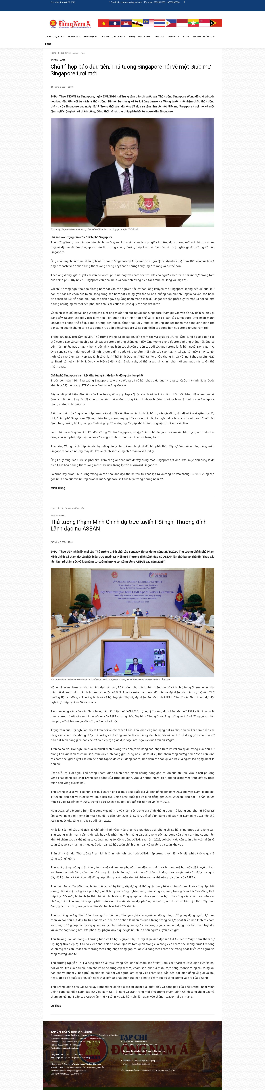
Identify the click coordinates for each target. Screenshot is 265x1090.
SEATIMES (127, 1060)
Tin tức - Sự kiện (64, 53)
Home (53, 53)
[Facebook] (184, 2)
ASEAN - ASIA (78, 53)
